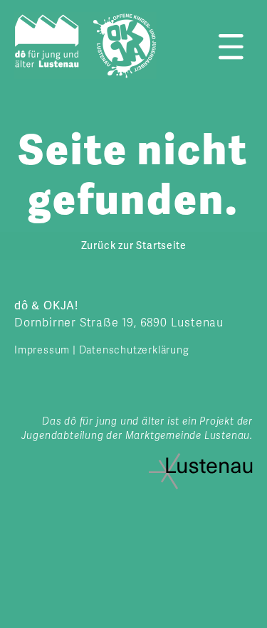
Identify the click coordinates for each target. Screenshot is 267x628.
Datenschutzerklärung (134, 350)
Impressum (42, 350)
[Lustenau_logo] (201, 459)
